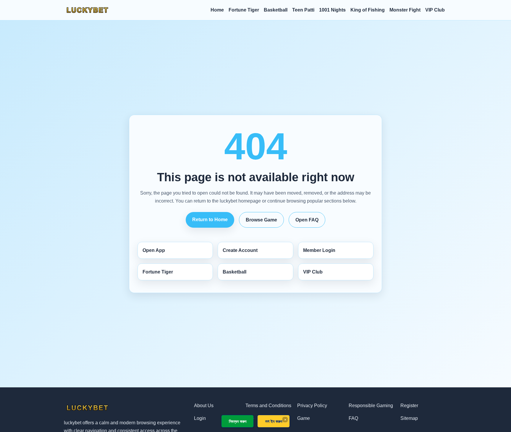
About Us (204, 405)
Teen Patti (303, 9)
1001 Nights (332, 9)
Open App (154, 250)
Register (409, 405)
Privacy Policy (312, 405)
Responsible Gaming (371, 405)
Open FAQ (306, 219)
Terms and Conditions (268, 405)
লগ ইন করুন (273, 421)
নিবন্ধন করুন (237, 421)
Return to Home (210, 219)
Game (303, 418)
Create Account (240, 250)
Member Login (319, 250)
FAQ (353, 418)
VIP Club (435, 9)
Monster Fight (405, 9)
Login (200, 418)
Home (217, 9)
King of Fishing (367, 9)
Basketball (275, 9)
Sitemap (409, 418)
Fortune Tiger (244, 9)
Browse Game (261, 219)
